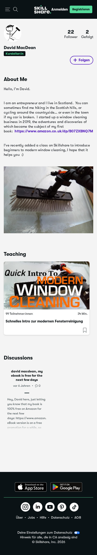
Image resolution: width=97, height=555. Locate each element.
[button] (8, 9)
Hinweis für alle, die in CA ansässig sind (48, 537)
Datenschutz (60, 517)
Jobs (31, 517)
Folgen (84, 60)
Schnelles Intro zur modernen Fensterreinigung (44, 321)
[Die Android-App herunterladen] (66, 487)
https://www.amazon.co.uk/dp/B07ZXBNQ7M (54, 131)
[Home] (42, 9)
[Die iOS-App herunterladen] (31, 487)
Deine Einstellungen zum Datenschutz (44, 532)
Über (19, 517)
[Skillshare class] (46, 285)
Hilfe (43, 517)
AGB (77, 517)
